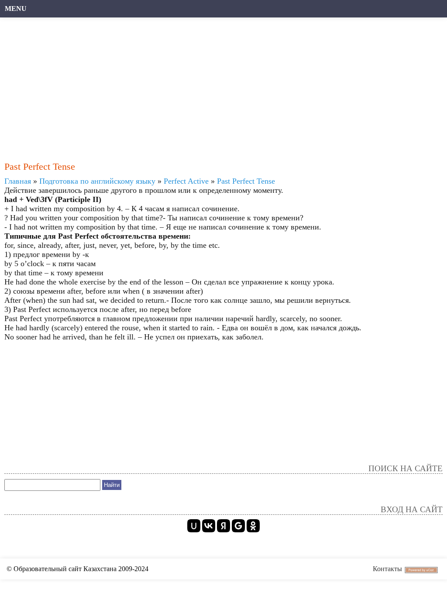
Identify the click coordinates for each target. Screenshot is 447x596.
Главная (17, 181)
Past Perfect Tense (246, 181)
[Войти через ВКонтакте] (208, 525)
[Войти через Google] (238, 525)
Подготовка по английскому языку (97, 181)
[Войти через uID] (193, 525)
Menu (16, 8)
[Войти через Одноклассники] (253, 525)
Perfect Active (186, 181)
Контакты (387, 568)
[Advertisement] (219, 85)
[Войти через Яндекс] (223, 525)
